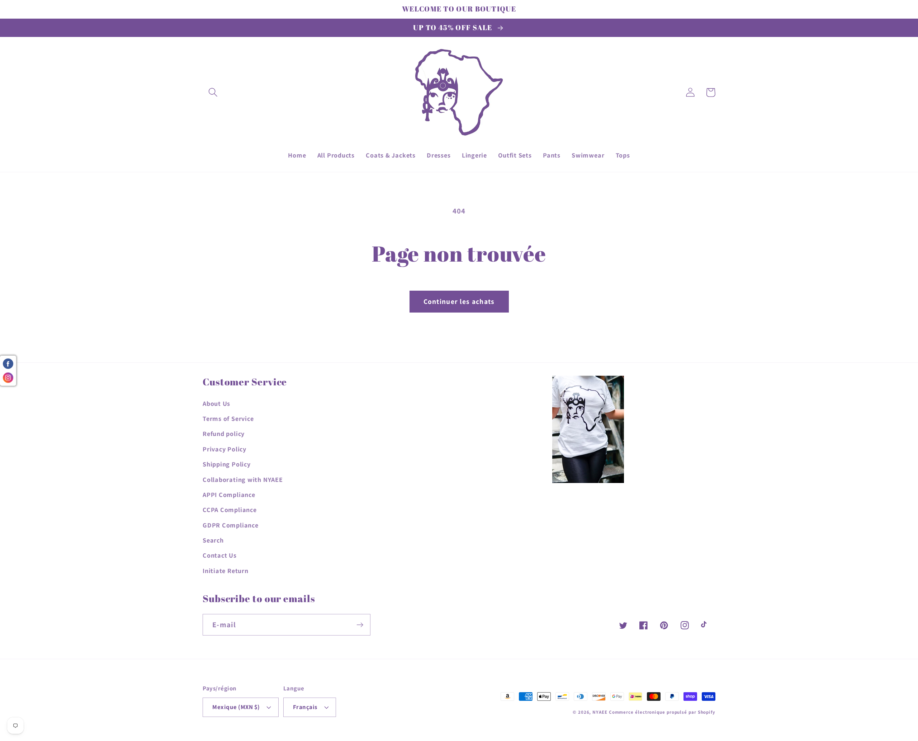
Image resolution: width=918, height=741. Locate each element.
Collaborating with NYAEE (243, 479)
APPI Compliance (229, 494)
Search (213, 540)
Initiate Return (226, 570)
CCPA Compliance (230, 509)
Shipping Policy (227, 464)
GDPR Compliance (231, 525)
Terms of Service (228, 418)
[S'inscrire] (360, 625)
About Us (216, 403)
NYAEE (599, 712)
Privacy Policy (224, 449)
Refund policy (224, 433)
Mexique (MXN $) (236, 707)
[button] (213, 92)
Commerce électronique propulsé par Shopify (662, 712)
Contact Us (220, 555)
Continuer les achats (459, 301)
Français (305, 707)
